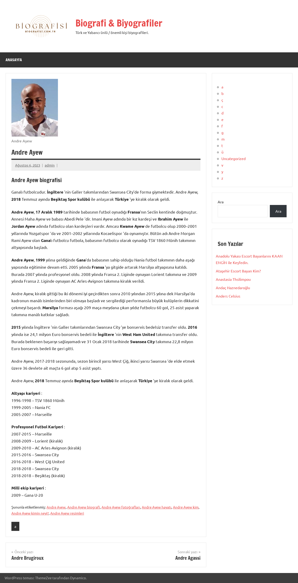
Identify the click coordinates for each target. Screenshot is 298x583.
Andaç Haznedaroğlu (233, 287)
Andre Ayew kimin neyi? (30, 513)
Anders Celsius (228, 296)
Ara (221, 201)
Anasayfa (14, 59)
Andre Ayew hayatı (156, 507)
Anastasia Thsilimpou (233, 279)
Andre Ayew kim (186, 507)
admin (50, 165)
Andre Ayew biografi (83, 507)
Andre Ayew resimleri (67, 513)
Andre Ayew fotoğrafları (121, 507)
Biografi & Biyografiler (118, 23)
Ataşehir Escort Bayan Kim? (238, 270)
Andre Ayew (56, 507)
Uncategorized (233, 158)
